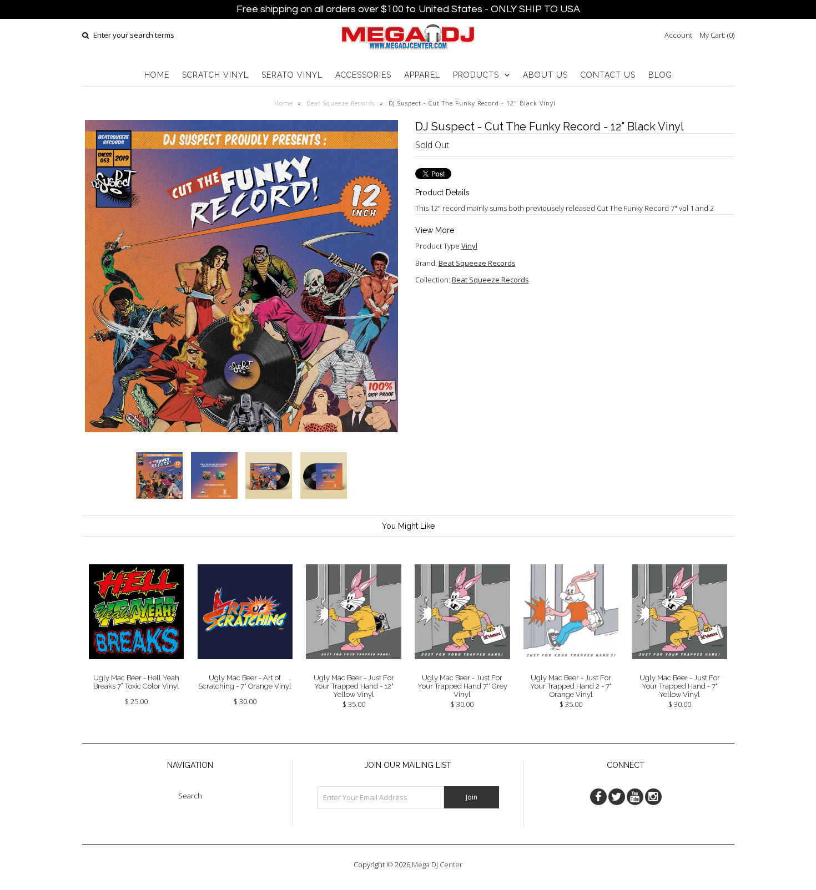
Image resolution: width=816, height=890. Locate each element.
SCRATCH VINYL (215, 74)
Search (190, 796)
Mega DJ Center (437, 864)
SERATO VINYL (292, 74)
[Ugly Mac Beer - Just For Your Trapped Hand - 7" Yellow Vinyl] (679, 667)
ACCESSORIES (363, 74)
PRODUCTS (476, 74)
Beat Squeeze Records (340, 103)
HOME (156, 74)
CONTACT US (608, 74)
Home (283, 103)
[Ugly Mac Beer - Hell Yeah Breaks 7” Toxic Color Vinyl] (136, 667)
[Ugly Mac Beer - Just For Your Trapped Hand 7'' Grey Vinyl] (462, 667)
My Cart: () (716, 35)
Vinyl (469, 246)
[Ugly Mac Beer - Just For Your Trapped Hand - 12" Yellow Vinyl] (353, 667)
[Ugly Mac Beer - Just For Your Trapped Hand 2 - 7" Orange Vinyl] (570, 667)
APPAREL (422, 74)
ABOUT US (545, 74)
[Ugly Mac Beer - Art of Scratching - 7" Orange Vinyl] (245, 667)
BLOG (660, 74)
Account (678, 35)
